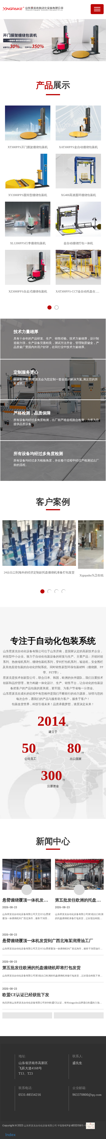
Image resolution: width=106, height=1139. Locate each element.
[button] (49, 307)
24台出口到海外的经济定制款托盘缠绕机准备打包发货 (39, 572)
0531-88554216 (30, 1094)
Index (10, 1134)
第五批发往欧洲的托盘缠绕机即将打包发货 (41, 967)
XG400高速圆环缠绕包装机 (78, 195)
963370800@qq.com (87, 1094)
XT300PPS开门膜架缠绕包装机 (28, 147)
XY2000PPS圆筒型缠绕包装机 (27, 195)
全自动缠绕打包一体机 (78, 243)
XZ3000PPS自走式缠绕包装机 (28, 291)
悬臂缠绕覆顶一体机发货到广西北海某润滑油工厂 (47, 900)
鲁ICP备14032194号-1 (74, 1126)
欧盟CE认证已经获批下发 (25, 994)
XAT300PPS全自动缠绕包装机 (78, 147)
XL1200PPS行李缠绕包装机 (28, 243)
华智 (59, 1126)
